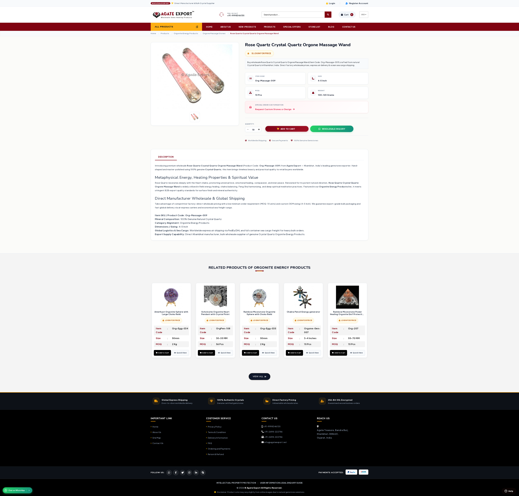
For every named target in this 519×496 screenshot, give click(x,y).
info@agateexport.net (275, 442)
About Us (225, 27)
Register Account (358, 3)
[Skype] (203, 472)
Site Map (156, 438)
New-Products (247, 27)
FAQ (210, 443)
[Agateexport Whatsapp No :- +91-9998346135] (169, 472)
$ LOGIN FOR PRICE (261, 53)
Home (209, 27)
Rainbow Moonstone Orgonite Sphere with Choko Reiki (259, 313)
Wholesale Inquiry (333, 129)
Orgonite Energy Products (186, 33)
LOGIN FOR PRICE (172, 320)
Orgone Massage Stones (214, 33)
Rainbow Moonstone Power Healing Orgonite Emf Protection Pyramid (347, 313)
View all (258, 376)
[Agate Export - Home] (176, 14)
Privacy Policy (215, 426)
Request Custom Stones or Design (273, 109)
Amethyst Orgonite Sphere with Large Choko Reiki (171, 313)
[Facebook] (182, 472)
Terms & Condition (217, 432)
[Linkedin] (196, 472)
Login (331, 3)
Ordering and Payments (219, 448)
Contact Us (348, 27)
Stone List (314, 27)
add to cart (288, 129)
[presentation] (153, 320)
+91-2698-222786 (273, 431)
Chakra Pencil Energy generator (303, 312)
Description (166, 156)
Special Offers (292, 27)
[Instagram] (189, 472)
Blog (331, 27)
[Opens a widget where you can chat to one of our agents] (508, 491)
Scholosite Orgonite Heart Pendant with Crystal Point (215, 313)
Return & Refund (216, 454)
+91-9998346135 (271, 426)
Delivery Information (218, 438)
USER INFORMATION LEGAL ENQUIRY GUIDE (281, 483)
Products (269, 27)
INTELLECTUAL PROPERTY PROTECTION (236, 483)
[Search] (328, 14)
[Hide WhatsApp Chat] (29, 490)
